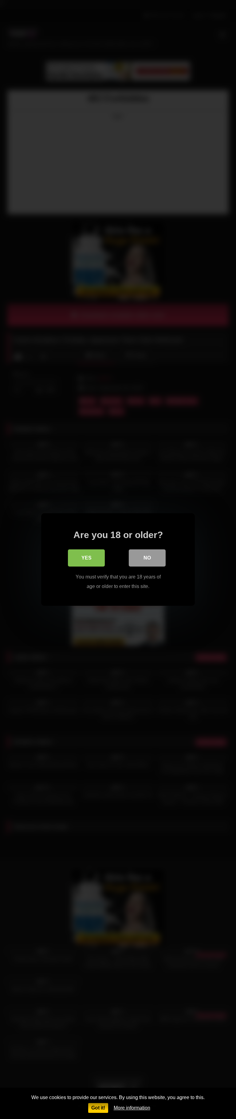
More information (132, 1107)
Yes (86, 557)
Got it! (98, 1107)
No (147, 557)
